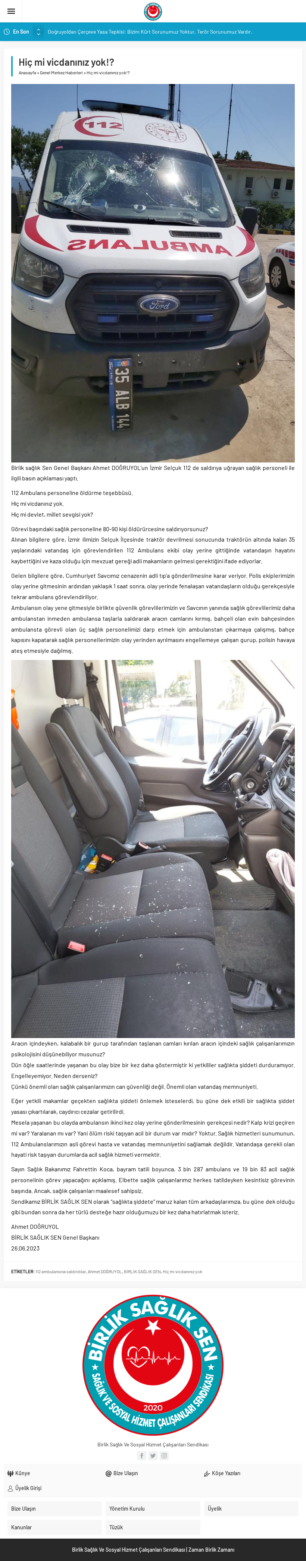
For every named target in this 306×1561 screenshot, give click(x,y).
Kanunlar (21, 1527)
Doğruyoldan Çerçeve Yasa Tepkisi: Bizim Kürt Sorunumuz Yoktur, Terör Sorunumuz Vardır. (150, 31)
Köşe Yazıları (226, 1473)
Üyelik (215, 1508)
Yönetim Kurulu (127, 1508)
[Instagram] (164, 1455)
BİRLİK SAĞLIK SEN (142, 1271)
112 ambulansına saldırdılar (60, 1271)
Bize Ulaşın (125, 1473)
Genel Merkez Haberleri (61, 72)
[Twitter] (153, 1455)
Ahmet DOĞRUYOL (105, 1271)
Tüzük (116, 1527)
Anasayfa (27, 72)
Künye (22, 1473)
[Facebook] (141, 1455)
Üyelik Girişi (28, 1488)
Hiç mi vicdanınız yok (182, 1271)
